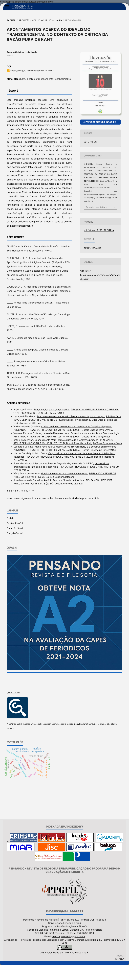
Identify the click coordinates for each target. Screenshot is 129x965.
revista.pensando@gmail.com (68, 936)
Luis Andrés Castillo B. (77, 952)
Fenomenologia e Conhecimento (52, 409)
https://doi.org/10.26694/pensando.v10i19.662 (32, 70)
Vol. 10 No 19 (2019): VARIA (47, 20)
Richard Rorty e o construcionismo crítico (94, 446)
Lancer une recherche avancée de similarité (58, 498)
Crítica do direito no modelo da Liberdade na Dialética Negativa (76, 426)
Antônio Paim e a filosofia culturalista (64, 480)
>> (32, 490)
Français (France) (15, 533)
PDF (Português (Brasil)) (100, 122)
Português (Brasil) (15, 528)
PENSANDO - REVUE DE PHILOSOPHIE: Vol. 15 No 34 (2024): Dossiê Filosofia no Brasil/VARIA (64, 450)
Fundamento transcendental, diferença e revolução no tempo (71, 416)
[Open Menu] (6, 6)
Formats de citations (96, 207)
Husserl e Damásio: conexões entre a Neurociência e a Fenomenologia (81, 433)
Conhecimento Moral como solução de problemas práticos (66, 439)
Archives (24, 20)
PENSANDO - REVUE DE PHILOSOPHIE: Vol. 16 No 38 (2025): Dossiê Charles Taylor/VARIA (63, 429)
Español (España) (15, 523)
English (10, 518)
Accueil (11, 20)
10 (27, 490)
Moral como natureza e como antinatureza (64, 473)
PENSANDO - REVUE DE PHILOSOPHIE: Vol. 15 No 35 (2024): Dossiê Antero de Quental (61, 436)
